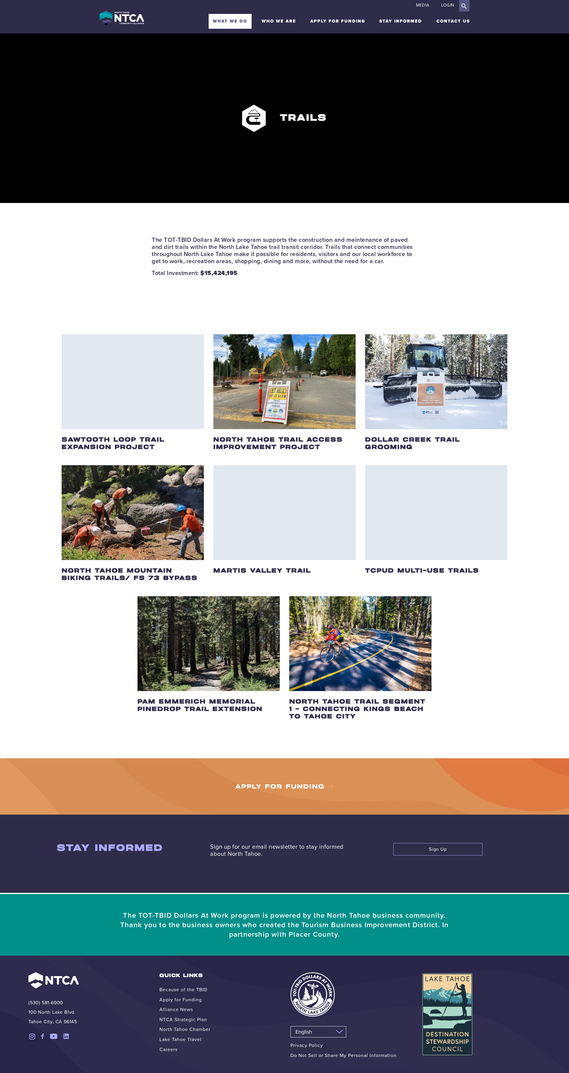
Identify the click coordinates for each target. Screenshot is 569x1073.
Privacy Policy (306, 1045)
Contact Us (453, 21)
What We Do (230, 21)
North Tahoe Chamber (184, 1029)
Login (448, 5)
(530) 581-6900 (45, 1002)
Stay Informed (400, 21)
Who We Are (279, 21)
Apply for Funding (337, 21)
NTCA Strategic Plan (183, 1019)
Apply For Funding (280, 787)
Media (422, 5)
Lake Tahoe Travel (180, 1039)
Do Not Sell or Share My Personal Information (343, 1055)
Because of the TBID (183, 989)
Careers (168, 1049)
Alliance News (176, 1009)
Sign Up (438, 849)
